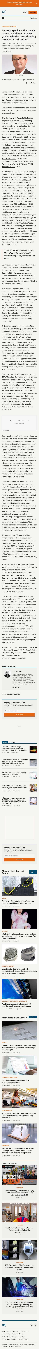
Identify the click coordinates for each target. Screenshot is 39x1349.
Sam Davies (8, 51)
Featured (12, 742)
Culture (4, 931)
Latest (5, 742)
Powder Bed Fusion (9, 26)
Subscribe (19, 715)
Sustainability (7, 1110)
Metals (4, 898)
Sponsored (19, 1188)
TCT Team (6, 752)
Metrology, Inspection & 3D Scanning (14, 1001)
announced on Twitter (26, 265)
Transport (5, 1145)
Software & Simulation (9, 1077)
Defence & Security (8, 966)
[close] (36, 3)
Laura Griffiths (9, 1009)
